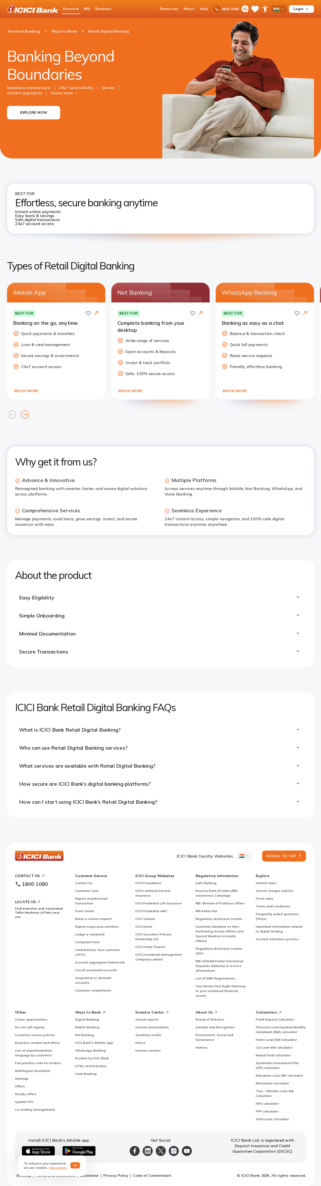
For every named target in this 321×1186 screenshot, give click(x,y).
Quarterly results (148, 1035)
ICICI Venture (145, 919)
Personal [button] (71, 9)
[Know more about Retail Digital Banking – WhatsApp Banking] (305, 313)
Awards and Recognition (215, 1027)
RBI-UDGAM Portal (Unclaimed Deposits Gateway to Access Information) (220, 965)
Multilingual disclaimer (32, 1071)
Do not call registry (30, 1027)
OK (75, 1165)
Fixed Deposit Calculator (275, 1019)
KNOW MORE (26, 391)
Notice (140, 1043)
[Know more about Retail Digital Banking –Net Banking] (201, 313)
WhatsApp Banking (90, 1050)
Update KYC (24, 1102)
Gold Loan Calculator (272, 1119)
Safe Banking (206, 883)
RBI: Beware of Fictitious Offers (220, 903)
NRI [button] (87, 9)
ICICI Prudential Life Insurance (158, 903)
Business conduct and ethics (37, 1043)
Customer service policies (35, 1035)
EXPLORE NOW (33, 112)
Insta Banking (86, 1074)
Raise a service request (93, 919)
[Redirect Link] (96, 313)
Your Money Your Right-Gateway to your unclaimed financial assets (221, 990)
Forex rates (265, 898)
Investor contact (147, 1050)
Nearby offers (26, 1094)
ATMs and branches (91, 1066)
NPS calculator (267, 1103)
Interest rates (266, 883)
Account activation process (277, 939)
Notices (202, 1047)
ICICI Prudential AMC (151, 911)
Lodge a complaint (90, 934)
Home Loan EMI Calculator (276, 1040)
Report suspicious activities (97, 926)
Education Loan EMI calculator (279, 1075)
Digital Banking (87, 1019)
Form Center (84, 911)
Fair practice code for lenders (38, 1063)
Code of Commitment (152, 1175)
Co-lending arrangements (35, 1109)
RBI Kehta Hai (206, 911)
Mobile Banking (87, 1027)
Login (298, 9)
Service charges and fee (274, 891)
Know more (62, 92)
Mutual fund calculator (273, 1055)
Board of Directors (210, 1019)
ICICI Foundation (148, 883)
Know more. (58, 1167)
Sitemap (21, 1078)
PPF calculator (267, 1111)
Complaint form (87, 942)
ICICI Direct (143, 926)
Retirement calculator (272, 1083)
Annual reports (147, 1019)
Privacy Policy (115, 1175)
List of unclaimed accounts (96, 970)
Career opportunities (31, 1019)
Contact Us (84, 883)
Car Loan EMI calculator (274, 1047)
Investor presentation (152, 1027)
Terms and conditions (273, 906)
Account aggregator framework (100, 962)
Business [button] (103, 9)
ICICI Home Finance (150, 947)
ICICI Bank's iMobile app (94, 1043)
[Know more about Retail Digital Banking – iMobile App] (96, 313)
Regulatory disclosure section (219, 919)
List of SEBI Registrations (215, 978)
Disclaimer (89, 1175)
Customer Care (87, 891)
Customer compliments (93, 990)
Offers (20, 1086)
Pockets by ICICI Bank (92, 1058)
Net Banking (84, 1035)
